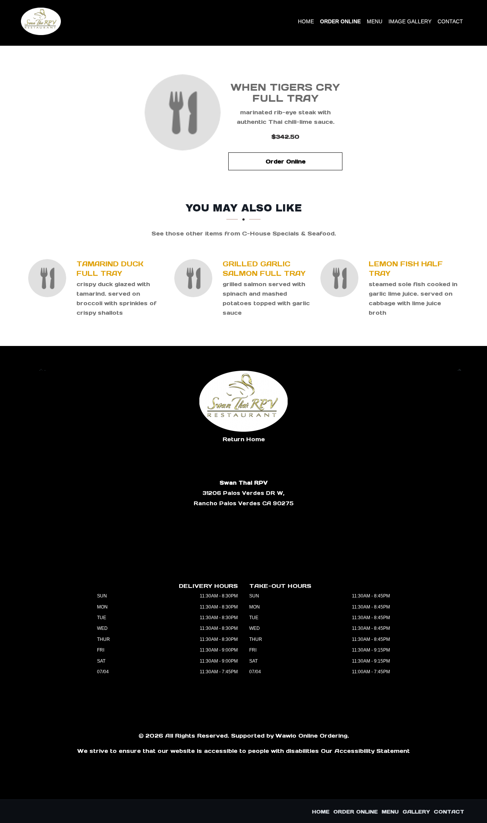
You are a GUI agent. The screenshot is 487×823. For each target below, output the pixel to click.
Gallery (416, 812)
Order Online (340, 21)
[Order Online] (183, 112)
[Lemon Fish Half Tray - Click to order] (341, 278)
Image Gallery (409, 21)
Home (306, 21)
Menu (374, 21)
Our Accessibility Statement (365, 750)
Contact (450, 21)
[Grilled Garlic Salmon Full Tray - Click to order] (195, 278)
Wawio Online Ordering (311, 735)
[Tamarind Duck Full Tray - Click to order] (49, 278)
